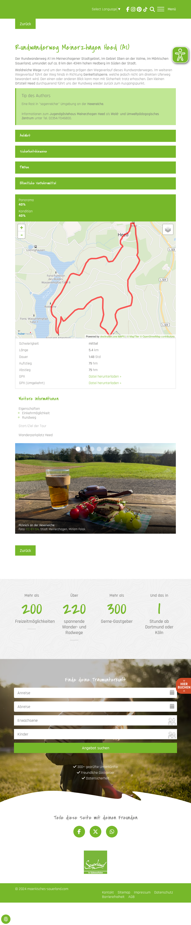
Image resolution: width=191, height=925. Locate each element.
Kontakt (108, 892)
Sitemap (124, 892)
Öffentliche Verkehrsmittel (38, 183)
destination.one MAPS (112, 336)
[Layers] (168, 229)
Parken (24, 167)
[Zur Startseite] (28, 10)
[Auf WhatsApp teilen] (112, 831)
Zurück (25, 24)
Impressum (142, 892)
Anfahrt (25, 135)
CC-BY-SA (32, 529)
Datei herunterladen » (105, 376)
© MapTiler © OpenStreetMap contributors (151, 336)
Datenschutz (163, 892)
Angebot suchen (95, 748)
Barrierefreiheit (113, 896)
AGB (131, 896)
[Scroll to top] (180, 914)
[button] (78, 449)
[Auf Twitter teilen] (95, 831)
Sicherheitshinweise (33, 151)
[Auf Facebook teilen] (79, 831)
